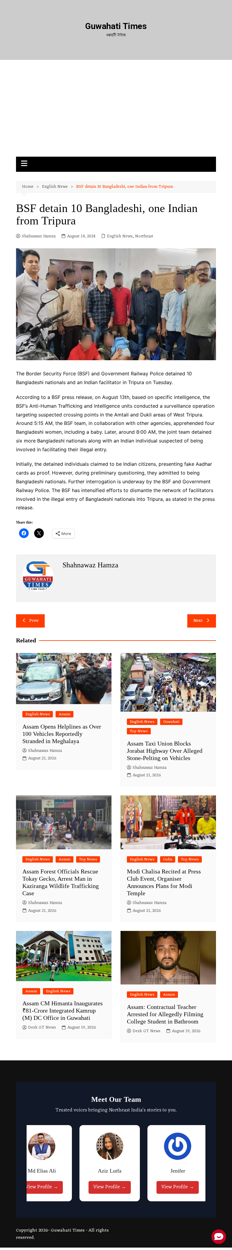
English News (120, 236)
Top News (139, 731)
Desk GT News (42, 1027)
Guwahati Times (116, 26)
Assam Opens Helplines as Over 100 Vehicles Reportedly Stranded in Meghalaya (61, 733)
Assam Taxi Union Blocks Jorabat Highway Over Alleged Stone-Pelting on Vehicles (164, 750)
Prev (34, 621)
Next (198, 621)
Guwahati (171, 722)
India (167, 859)
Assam (64, 714)
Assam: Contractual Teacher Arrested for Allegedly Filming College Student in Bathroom (165, 1014)
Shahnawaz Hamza (39, 236)
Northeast (144, 236)
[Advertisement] (116, 111)
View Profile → (34, 1187)
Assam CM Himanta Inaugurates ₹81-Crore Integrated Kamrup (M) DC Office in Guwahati (62, 1010)
